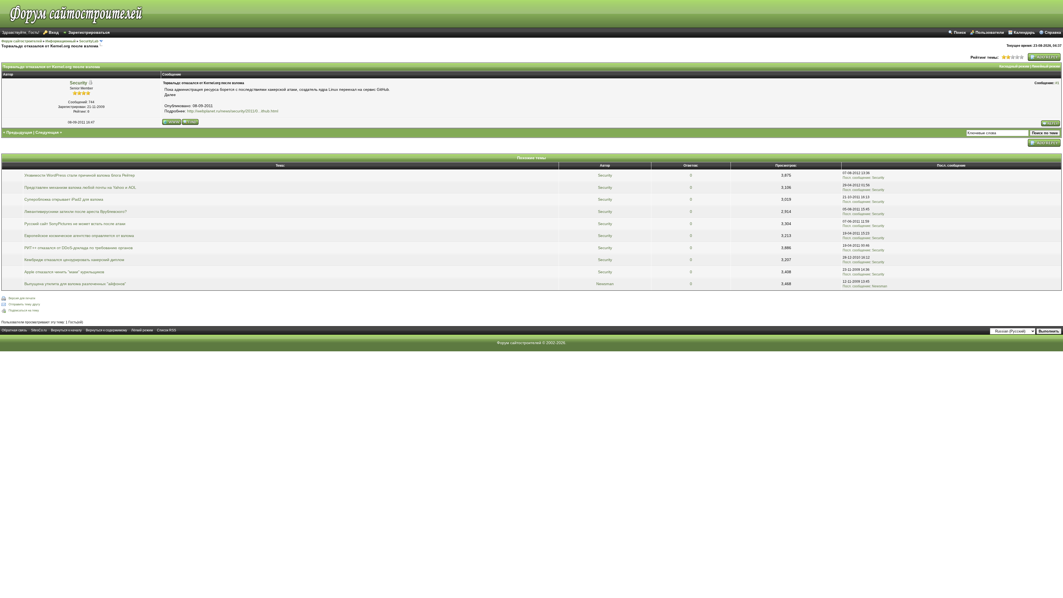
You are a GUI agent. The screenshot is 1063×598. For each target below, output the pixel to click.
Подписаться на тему (24, 310)
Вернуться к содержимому (106, 330)
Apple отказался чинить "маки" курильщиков (64, 272)
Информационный (60, 41)
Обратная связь (14, 330)
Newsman (605, 284)
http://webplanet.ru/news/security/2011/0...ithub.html (232, 111)
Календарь (1024, 32)
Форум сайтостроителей (21, 41)
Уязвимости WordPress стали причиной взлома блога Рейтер (79, 175)
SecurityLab (88, 41)
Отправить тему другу (24, 304)
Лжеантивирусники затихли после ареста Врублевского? (75, 211)
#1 (1057, 83)
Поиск (960, 32)
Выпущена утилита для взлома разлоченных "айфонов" (75, 284)
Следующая (47, 132)
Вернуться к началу (66, 330)
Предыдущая (19, 132)
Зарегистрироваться (89, 32)
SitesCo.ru (39, 330)
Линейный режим (1046, 66)
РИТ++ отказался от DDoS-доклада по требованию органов (78, 248)
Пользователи (990, 32)
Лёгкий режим (142, 330)
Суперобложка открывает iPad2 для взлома (63, 199)
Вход (54, 32)
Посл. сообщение (856, 178)
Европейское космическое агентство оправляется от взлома (79, 235)
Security (78, 83)
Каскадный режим (1014, 66)
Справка (1053, 32)
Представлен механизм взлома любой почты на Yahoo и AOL (80, 187)
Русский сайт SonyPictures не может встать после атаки (74, 223)
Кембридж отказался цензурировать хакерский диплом (74, 259)
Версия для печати (22, 298)
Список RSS (166, 330)
